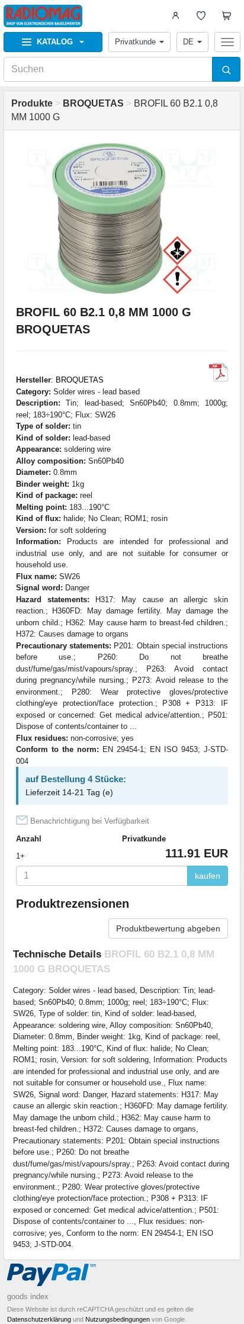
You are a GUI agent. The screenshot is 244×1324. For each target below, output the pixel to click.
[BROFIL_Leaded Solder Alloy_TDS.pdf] (218, 372)
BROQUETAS (80, 379)
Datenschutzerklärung (39, 1319)
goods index (28, 1296)
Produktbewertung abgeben (168, 928)
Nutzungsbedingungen (117, 1319)
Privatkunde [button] (135, 41)
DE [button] (188, 41)
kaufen (207, 875)
